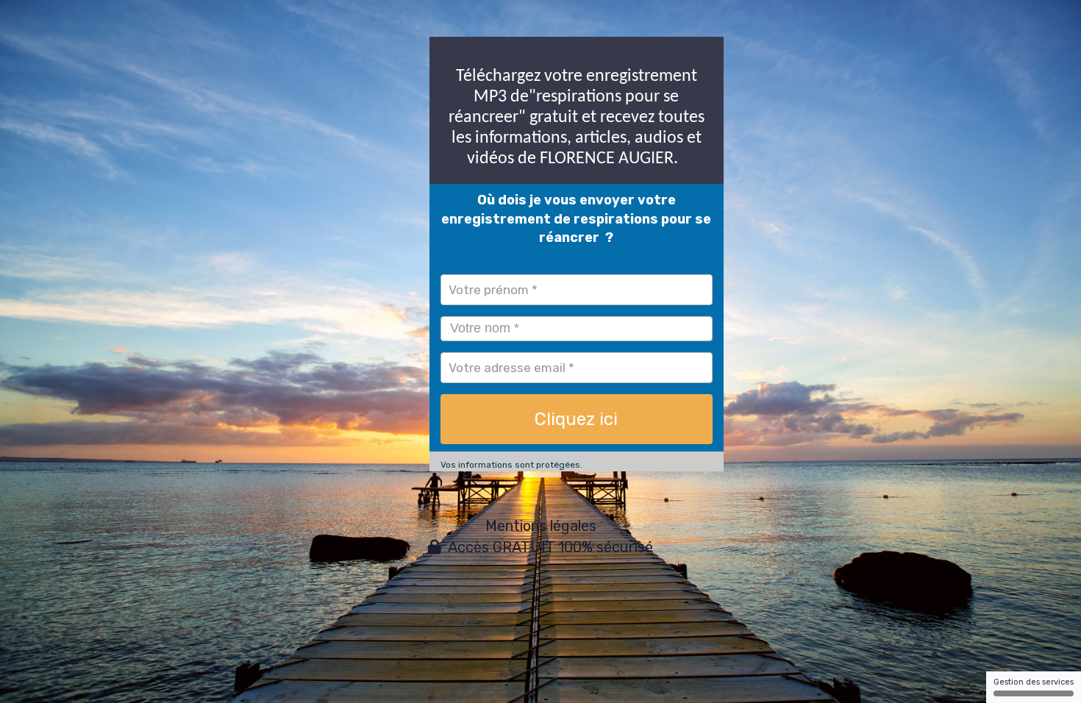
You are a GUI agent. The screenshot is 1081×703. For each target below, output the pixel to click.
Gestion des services (1033, 682)
